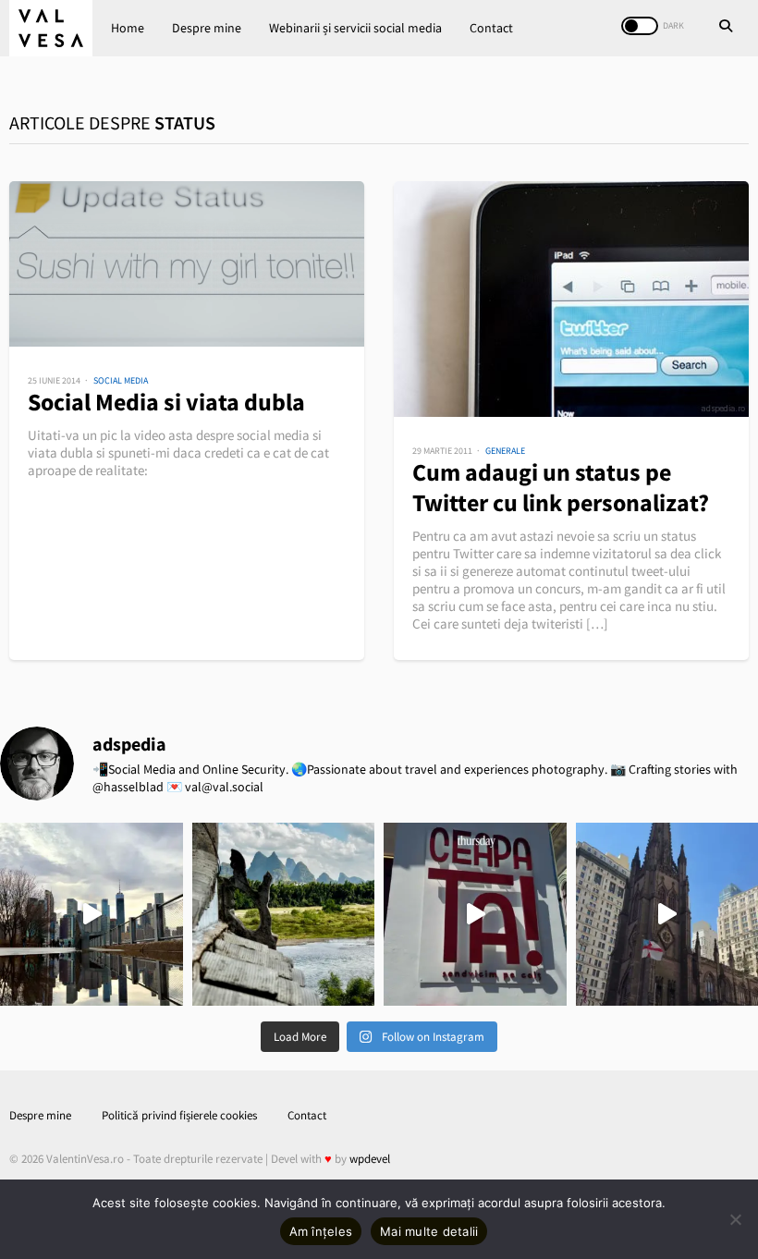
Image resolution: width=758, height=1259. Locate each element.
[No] (735, 1219)
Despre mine (206, 27)
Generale (505, 451)
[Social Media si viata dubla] (186, 264)
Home (127, 27)
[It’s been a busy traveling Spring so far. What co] (91, 914)
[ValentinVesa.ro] (50, 28)
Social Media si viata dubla (166, 401)
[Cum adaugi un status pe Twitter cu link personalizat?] (571, 299)
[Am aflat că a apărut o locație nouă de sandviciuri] (475, 914)
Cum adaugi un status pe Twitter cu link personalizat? (560, 487)
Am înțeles (321, 1231)
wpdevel (369, 1159)
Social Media (120, 380)
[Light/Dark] (639, 26)
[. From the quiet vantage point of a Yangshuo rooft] (283, 914)
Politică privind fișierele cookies (179, 1115)
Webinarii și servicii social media (355, 27)
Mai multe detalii (429, 1231)
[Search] (726, 28)
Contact (491, 27)
